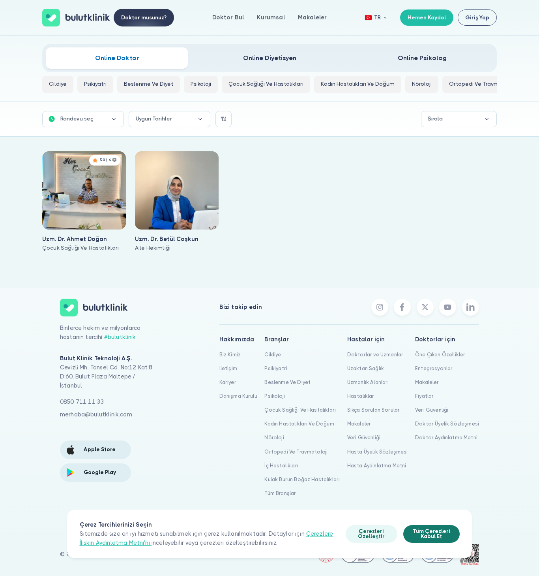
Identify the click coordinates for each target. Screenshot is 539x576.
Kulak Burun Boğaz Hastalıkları (302, 479)
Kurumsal (270, 17)
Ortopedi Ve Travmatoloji (296, 452)
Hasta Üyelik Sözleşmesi (377, 452)
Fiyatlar (424, 396)
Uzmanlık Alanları (368, 382)
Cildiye (272, 355)
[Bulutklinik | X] (425, 307)
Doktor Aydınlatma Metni (446, 437)
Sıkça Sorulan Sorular (373, 410)
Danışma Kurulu (238, 396)
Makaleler (312, 17)
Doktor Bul (228, 17)
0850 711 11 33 (82, 402)
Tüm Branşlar (280, 493)
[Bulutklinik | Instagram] (379, 307)
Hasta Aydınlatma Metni (376, 466)
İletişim (228, 368)
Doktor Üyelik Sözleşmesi (447, 424)
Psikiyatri (275, 368)
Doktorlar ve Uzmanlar (375, 355)
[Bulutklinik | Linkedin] (470, 307)
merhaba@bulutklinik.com (96, 414)
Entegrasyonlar (434, 368)
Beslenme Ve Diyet (287, 382)
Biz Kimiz (230, 355)
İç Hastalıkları (281, 466)
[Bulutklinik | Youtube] (447, 307)
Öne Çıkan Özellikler (440, 355)
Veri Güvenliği (363, 437)
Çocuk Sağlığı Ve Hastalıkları (300, 410)
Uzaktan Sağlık (365, 368)
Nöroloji (274, 437)
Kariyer (227, 382)
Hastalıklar (360, 396)
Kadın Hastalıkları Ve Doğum (299, 424)
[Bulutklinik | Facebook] (402, 307)
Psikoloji (274, 396)
